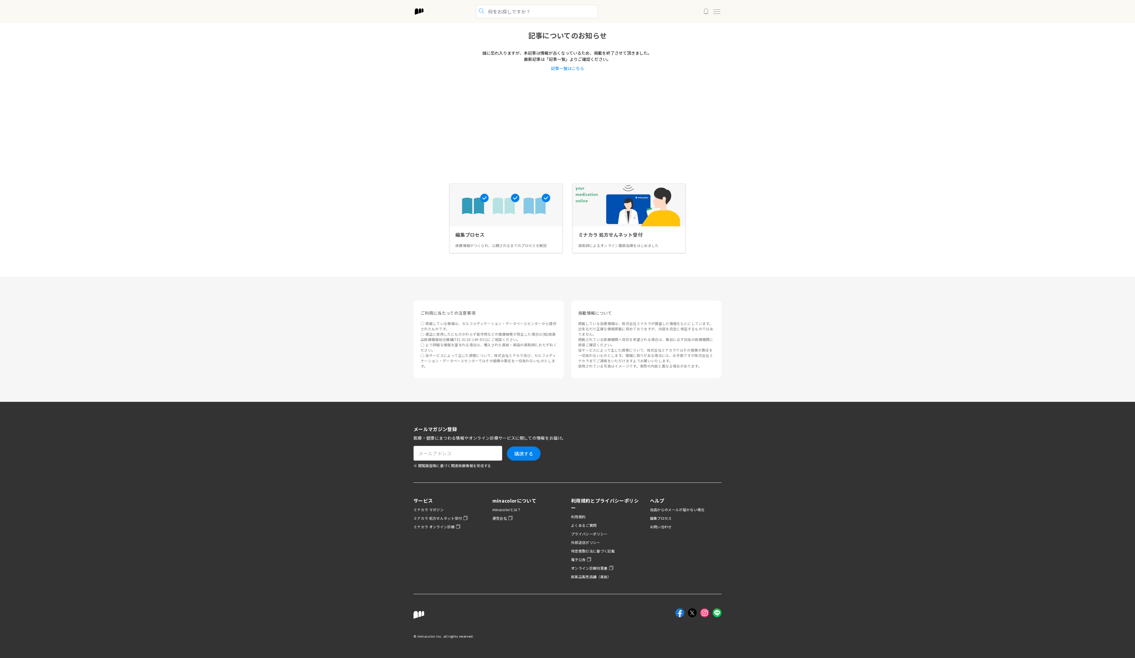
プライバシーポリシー (589, 533)
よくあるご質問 (583, 525)
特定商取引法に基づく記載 (593, 550)
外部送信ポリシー (585, 542)
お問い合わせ (661, 526)
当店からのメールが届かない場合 (677, 509)
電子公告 (578, 559)
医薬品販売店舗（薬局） (591, 576)
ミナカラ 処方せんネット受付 (438, 518)
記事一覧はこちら (567, 68)
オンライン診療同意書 (589, 568)
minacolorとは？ (506, 509)
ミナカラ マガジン (429, 509)
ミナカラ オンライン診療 (434, 526)
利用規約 (578, 516)
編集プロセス (661, 518)
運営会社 (499, 518)
